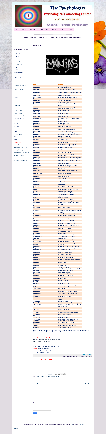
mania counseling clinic (42, 376)
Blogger (82, 424)
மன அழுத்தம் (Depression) (20, 150)
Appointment (54, 29)
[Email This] (59, 374)
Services (24, 29)
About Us (41, 29)
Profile (47, 29)
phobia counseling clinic (54, 376)
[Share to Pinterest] (65, 374)
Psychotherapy (32, 29)
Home (17, 29)
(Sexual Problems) (18, 157)
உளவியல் (70, 29)
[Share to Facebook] (64, 374)
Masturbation (17, 105)
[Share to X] (62, 374)
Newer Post (37, 384)
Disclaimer (15, 428)
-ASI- (72, 424)
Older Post (87, 384)
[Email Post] (56, 374)
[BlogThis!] (60, 374)
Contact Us (62, 29)
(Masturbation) (23, 160)
